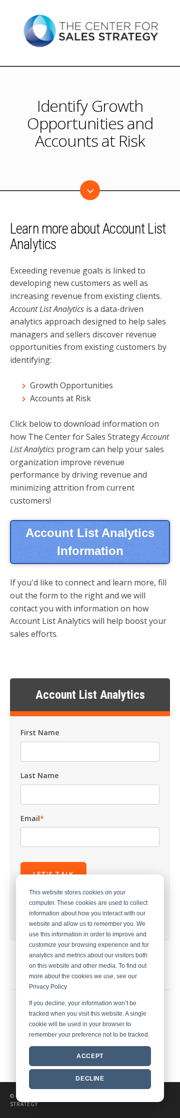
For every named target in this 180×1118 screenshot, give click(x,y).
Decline (90, 1078)
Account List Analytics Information (90, 542)
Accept (90, 1056)
